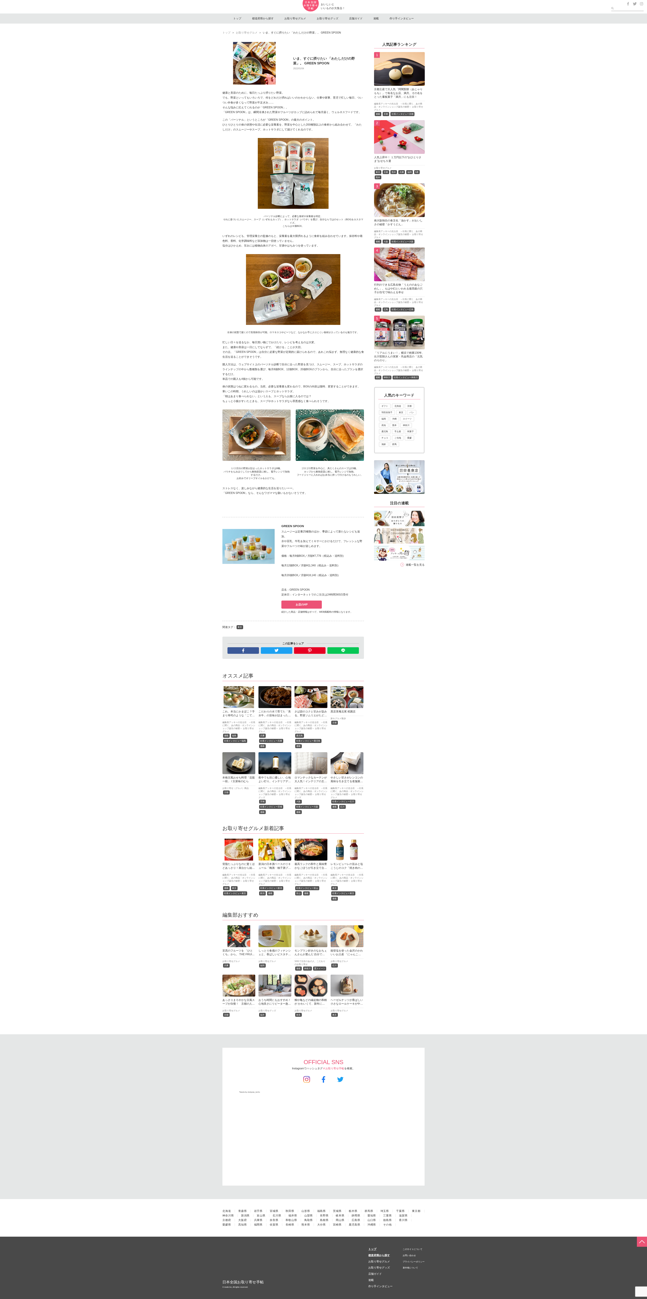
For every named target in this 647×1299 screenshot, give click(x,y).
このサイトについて (412, 1249)
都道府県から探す (263, 18)
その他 (387, 1224)
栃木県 (353, 1211)
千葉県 (400, 1211)
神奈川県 (228, 1215)
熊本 (394, 172)
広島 (386, 309)
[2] (399, 151)
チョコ (384, 438)
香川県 (403, 1220)
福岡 (262, 965)
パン (411, 412)
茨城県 (337, 1211)
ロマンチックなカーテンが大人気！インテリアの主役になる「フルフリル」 (311, 781)
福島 (234, 735)
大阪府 (242, 1220)
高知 (383, 425)
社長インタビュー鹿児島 (308, 741)
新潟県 (245, 1215)
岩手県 (258, 1211)
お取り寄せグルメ (295, 18)
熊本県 (305, 1224)
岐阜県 (340, 1215)
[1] (399, 83)
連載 (376, 18)
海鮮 (383, 444)
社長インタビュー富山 (307, 888)
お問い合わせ (409, 1255)
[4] (399, 278)
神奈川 (307, 968)
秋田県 (290, 1211)
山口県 (371, 1220)
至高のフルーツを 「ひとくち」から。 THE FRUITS (238, 954)
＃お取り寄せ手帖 (333, 1068)
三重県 (387, 1215)
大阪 (298, 801)
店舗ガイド (356, 18)
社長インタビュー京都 (402, 114)
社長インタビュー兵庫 (271, 741)
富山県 (261, 1215)
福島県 (321, 1211)
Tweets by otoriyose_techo (249, 1092)
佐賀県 (274, 1224)
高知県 (242, 1224)
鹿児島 (299, 735)
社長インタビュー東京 (235, 893)
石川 (342, 806)
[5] (399, 346)
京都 (334, 722)
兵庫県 (258, 1220)
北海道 (397, 406)
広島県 (356, 1220)
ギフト (384, 406)
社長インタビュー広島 (402, 309)
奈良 (298, 1015)
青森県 (242, 1211)
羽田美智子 (386, 412)
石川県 (277, 1215)
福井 (262, 1015)
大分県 (321, 1224)
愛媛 (409, 438)
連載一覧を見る (415, 564)
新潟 (262, 893)
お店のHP (302, 604)
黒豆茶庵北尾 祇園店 (343, 711)
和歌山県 (291, 1220)
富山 (298, 893)
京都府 (226, 1220)
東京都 (416, 1211)
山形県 (305, 1211)
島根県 (324, 1220)
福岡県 (258, 1224)
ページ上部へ (642, 1242)
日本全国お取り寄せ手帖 (243, 1282)
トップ (237, 18)
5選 (417, 172)
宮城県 (274, 1211)
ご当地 (397, 438)
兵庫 (262, 735)
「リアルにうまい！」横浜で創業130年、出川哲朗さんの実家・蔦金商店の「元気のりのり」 (399, 356)
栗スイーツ (319, 968)
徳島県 (387, 1220)
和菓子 (410, 431)
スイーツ (407, 419)
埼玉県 (384, 1211)
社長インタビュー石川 (343, 801)
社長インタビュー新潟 (271, 888)
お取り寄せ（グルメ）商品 (235, 788)
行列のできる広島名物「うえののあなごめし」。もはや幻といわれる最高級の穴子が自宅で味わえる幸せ (398, 288)
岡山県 (340, 1220)
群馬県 (369, 1211)
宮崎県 (337, 1224)
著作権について (410, 1267)
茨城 (262, 801)
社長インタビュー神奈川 (406, 377)
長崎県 (290, 1224)
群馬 (394, 444)
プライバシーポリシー (414, 1261)
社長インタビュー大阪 (307, 806)
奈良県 (274, 1220)
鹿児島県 (354, 1224)
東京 (240, 627)
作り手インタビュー (402, 18)
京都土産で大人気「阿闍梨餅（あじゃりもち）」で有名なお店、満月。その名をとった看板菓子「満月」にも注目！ (398, 93)
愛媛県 (226, 1224)
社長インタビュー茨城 (271, 806)
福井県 (292, 1215)
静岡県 (356, 1215)
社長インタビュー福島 (235, 741)
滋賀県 (403, 1215)
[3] (399, 214)
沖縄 (394, 419)
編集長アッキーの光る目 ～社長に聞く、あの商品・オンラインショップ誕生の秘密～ (238, 725)
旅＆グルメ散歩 (338, 718)
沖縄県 (371, 1224)
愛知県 (371, 1215)
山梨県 (308, 1215)
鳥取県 (308, 1220)
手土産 (397, 431)
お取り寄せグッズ (327, 18)
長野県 (324, 1215)
